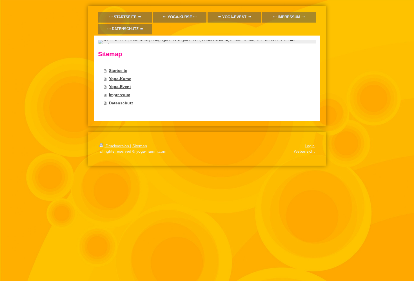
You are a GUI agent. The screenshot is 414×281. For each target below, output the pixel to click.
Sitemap (139, 146)
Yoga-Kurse (120, 78)
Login (310, 146)
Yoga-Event (120, 86)
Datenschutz (121, 103)
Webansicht (304, 151)
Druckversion (117, 146)
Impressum (119, 95)
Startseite (118, 70)
